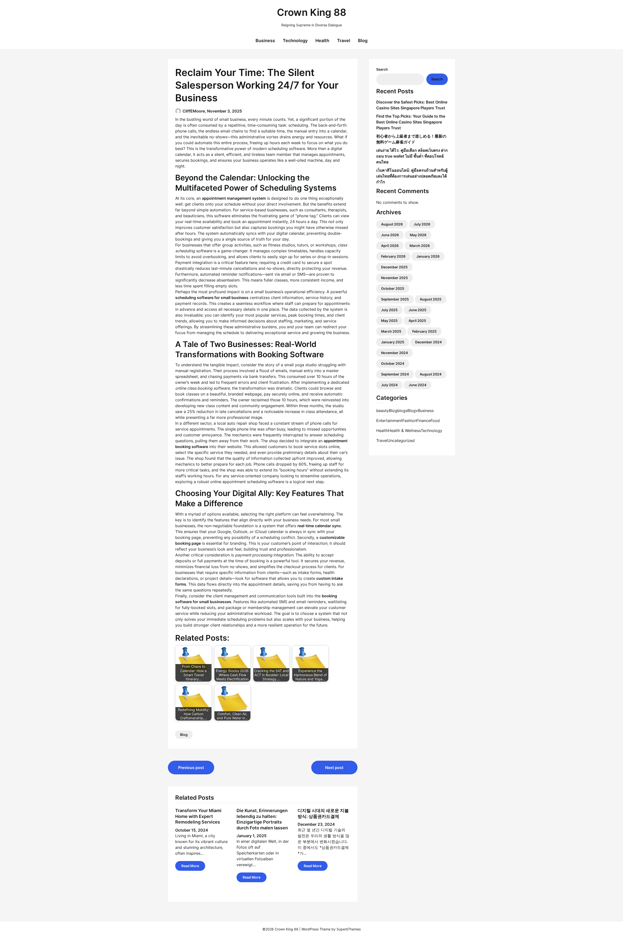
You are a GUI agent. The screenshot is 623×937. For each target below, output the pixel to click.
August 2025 (430, 299)
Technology (295, 40)
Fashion (409, 420)
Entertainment (389, 420)
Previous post (191, 767)
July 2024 (389, 385)
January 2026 (428, 256)
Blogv (412, 410)
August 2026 (392, 224)
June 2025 (417, 310)
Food (435, 420)
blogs (402, 410)
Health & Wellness (404, 430)
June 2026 (390, 235)
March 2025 (391, 331)
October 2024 (392, 363)
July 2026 (422, 224)
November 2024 (394, 353)
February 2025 (424, 331)
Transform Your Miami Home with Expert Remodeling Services (198, 816)
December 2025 (394, 267)
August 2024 (430, 374)
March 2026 (420, 246)
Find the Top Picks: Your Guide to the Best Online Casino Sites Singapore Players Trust (410, 122)
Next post (334, 767)
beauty (382, 410)
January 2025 (392, 342)
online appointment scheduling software (247, 481)
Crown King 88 (311, 12)
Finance (423, 420)
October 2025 (392, 288)
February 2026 (393, 256)
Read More (190, 866)
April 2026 (390, 246)
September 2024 (395, 374)
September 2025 (395, 299)
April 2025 (417, 321)
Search (382, 69)
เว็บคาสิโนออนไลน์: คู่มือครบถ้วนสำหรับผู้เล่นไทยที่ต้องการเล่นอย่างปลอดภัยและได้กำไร (412, 176)
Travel (343, 40)
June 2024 (417, 385)
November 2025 (394, 278)
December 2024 (428, 342)
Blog (362, 40)
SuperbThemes (349, 929)
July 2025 (389, 310)
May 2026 (418, 235)
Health (322, 40)
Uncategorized (401, 440)
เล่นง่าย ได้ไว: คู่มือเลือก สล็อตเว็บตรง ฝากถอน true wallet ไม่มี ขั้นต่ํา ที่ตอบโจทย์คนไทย (412, 156)
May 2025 (389, 321)
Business (265, 40)
